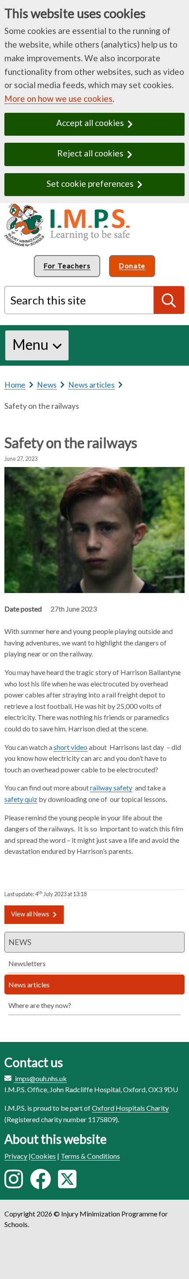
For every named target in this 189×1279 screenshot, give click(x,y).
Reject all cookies (90, 153)
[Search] (169, 300)
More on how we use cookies (58, 98)
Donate (132, 265)
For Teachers (67, 265)
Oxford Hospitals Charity (130, 1108)
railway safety (111, 787)
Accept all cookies (90, 123)
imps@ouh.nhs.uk (41, 1078)
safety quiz (20, 799)
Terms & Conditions (90, 1156)
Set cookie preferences (90, 183)
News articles (91, 384)
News (47, 384)
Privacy (15, 1156)
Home (14, 384)
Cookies (43, 1156)
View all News (30, 914)
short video (70, 747)
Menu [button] (30, 344)
